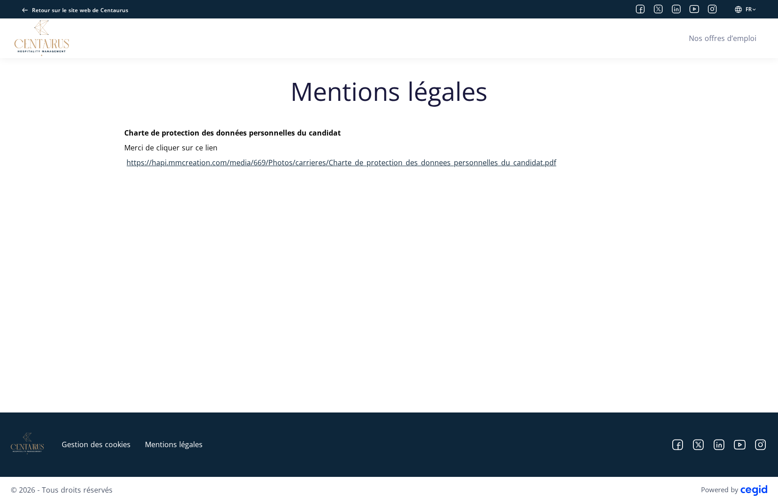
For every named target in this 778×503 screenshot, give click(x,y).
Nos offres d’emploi (722, 38)
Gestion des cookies (96, 444)
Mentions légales (174, 444)
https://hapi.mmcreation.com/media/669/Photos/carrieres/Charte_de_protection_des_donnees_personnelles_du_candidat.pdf (341, 163)
